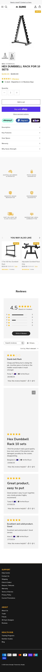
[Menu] (2, 6)
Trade (4, 614)
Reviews (4, 623)
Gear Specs (6, 138)
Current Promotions (8, 598)
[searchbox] (12, 343)
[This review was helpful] (28, 381)
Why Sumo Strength (9, 149)
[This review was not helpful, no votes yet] (32, 381)
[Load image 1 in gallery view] (21, 30)
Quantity (5, 88)
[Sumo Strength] (21, 7)
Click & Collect (6, 582)
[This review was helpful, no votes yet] (28, 467)
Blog (3, 642)
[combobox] (29, 349)
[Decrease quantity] (4, 92)
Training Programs (8, 635)
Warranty (5, 143)
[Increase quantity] (16, 92)
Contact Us (5, 576)
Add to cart (21, 102)
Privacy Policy (6, 595)
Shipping (5, 579)
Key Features (6, 133)
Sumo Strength (10, 664)
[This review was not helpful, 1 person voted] (32, 508)
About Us (5, 610)
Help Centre (6, 573)
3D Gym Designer (8, 620)
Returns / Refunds (8, 585)
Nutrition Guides (7, 639)
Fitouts (4, 617)
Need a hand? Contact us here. (21, 2)
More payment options (21, 114)
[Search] (7, 6)
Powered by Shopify (19, 664)
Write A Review (21, 333)
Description (6, 127)
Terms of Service (7, 592)
